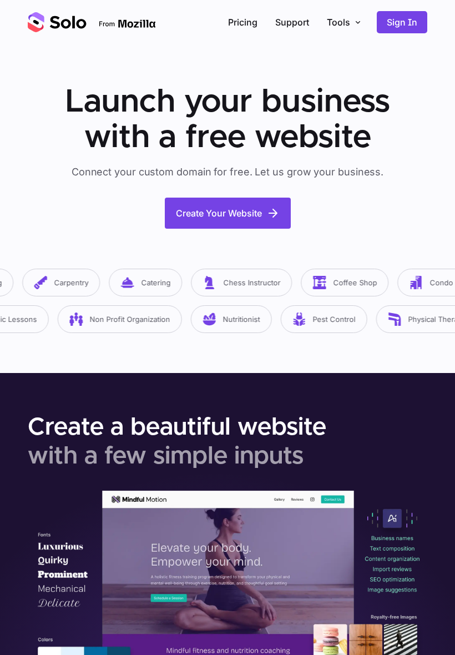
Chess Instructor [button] (243, 282)
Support (292, 22)
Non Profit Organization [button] (121, 319)
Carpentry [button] (63, 282)
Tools (338, 22)
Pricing (242, 22)
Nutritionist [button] (232, 319)
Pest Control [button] (325, 319)
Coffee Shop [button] (346, 282)
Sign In (402, 22)
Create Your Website (219, 213)
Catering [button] (147, 282)
